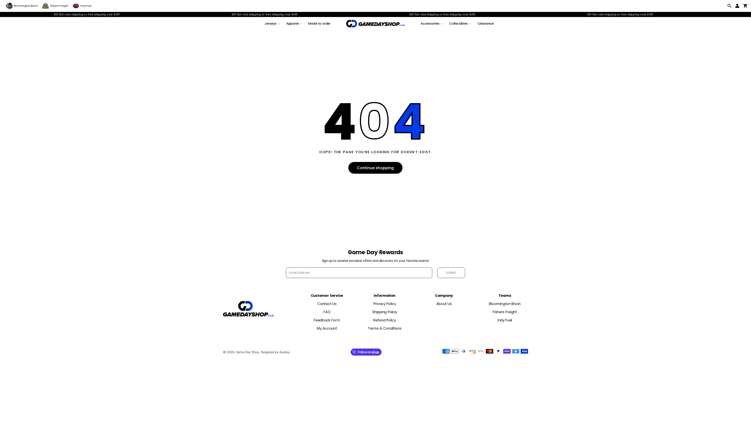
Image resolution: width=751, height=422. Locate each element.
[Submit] (451, 272)
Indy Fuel (505, 320)
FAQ (326, 311)
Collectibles (458, 23)
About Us (444, 303)
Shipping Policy (384, 311)
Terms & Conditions (385, 328)
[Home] (375, 23)
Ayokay (284, 352)
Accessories (429, 23)
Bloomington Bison (505, 303)
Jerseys (270, 23)
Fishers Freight (505, 311)
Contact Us (326, 303)
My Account (327, 328)
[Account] (737, 6)
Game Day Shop (247, 352)
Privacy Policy (384, 303)
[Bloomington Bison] (22, 6)
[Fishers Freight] (55, 6)
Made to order (319, 23)
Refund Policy (384, 320)
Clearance (486, 23)
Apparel (292, 23)
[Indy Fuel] (81, 6)
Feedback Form (327, 320)
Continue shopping (375, 168)
